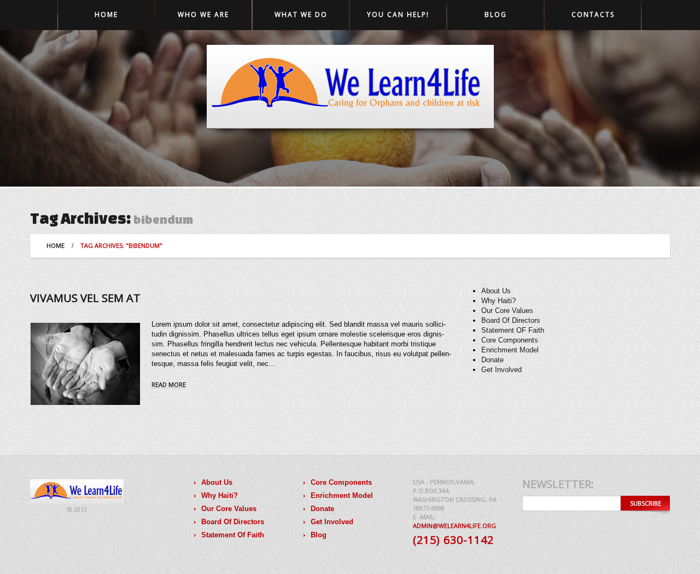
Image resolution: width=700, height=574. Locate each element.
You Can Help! (398, 14)
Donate (492, 360)
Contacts (593, 14)
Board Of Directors (510, 320)
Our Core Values (507, 310)
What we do (301, 14)
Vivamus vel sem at (85, 298)
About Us (496, 291)
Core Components (509, 340)
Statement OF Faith (512, 330)
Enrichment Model (510, 350)
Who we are (203, 14)
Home (106, 14)
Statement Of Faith (232, 535)
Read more (168, 385)
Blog (496, 14)
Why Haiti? (498, 301)
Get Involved (501, 370)
